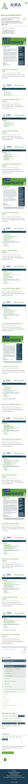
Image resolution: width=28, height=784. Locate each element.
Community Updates (9, 666)
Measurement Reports (17, 721)
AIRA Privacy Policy (14, 774)
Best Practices (8, 663)
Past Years (4, 739)
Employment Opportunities (14, 772)
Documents (20, 716)
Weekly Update (9, 675)
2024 (10, 737)
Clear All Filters (25, 19)
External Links (5, 718)
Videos (18, 725)
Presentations (21, 723)
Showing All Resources (8, 30)
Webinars (4, 728)
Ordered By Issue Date (8, 33)
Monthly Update (9, 671)
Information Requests (11, 681)
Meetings (7, 683)
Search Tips (23, 652)
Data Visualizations (13, 716)
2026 (3, 737)
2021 (20, 737)
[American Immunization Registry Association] (11, 5)
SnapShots (8, 673)
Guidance (7, 678)
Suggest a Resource (8, 752)
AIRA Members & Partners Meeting (13, 668)
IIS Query (11, 718)
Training (14, 725)
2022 (17, 737)
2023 (13, 737)
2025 (7, 737)
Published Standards (6, 725)
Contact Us (14, 770)
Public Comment (8, 686)
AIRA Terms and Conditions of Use (14, 775)
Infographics (17, 718)
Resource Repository (11, 15)
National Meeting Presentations (8, 723)
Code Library (5, 716)
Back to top (13, 782)
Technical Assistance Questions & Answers (14, 689)
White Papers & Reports (10, 691)
